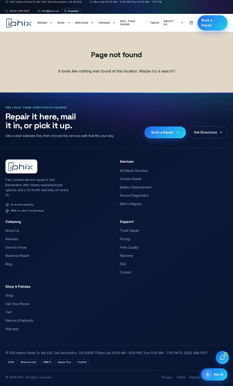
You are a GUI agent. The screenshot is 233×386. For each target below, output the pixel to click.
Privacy (167, 377)
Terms (181, 377)
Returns (195, 377)
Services (82, 22)
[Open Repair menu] (51, 23)
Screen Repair (131, 179)
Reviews (11, 239)
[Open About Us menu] (182, 23)
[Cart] (191, 23)
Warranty (126, 255)
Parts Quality (129, 247)
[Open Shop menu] (69, 23)
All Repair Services (134, 170)
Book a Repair (206, 22)
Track (154, 22)
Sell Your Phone (127, 23)
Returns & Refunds (19, 320)
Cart (8, 312)
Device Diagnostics (134, 195)
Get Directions (205, 132)
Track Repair (129, 230)
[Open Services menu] (93, 23)
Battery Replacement (135, 187)
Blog (8, 264)
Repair (42, 22)
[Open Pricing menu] (114, 23)
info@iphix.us (50, 11)
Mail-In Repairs (131, 204)
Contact (126, 272)
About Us (169, 23)
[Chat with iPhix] (222, 357)
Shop (61, 22)
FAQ (123, 264)
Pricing (104, 22)
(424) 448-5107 (20, 11)
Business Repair (17, 255)
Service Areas (16, 247)
